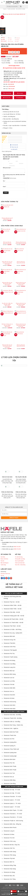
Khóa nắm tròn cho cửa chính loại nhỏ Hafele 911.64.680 (7, 263)
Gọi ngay (14, 891)
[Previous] (3, 24)
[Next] (24, 24)
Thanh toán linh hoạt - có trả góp (11, 74)
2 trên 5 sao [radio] (13, 161)
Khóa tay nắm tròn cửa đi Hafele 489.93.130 (7, 219)
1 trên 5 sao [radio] (5, 161)
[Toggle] (2, 596)
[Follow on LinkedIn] (9, 578)
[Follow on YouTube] (11, 578)
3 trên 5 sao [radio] (6, 163)
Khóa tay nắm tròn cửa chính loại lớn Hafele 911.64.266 (7, 346)
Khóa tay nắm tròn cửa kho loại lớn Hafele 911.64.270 (21, 283)
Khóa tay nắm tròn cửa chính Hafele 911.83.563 (21, 243)
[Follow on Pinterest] (6, 578)
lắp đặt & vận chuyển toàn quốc (13, 71)
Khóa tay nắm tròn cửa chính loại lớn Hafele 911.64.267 (21, 325)
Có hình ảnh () (14, 144)
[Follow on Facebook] (2, 578)
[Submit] (21, 6)
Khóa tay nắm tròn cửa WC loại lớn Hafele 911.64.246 (21, 304)
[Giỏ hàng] (23, 2)
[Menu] (2, 2)
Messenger (22, 891)
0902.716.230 (17, 546)
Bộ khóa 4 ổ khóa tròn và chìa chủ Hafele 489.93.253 (7, 325)
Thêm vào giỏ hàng (7, 93)
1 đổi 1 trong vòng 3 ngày (12, 76)
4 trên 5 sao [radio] (16, 163)
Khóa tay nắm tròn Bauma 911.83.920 (21, 262)
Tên (4, 181)
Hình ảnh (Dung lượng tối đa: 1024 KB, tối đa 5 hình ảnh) (14, 175)
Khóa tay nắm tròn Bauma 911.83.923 (7, 243)
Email (4, 186)
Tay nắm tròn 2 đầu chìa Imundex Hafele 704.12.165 (7, 304)
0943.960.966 (12, 86)
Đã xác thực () (14, 147)
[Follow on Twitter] (4, 578)
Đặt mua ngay (20, 93)
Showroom (15, 893)
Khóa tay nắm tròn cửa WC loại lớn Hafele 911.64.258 (7, 283)
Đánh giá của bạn (7, 167)
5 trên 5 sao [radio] (6, 165)
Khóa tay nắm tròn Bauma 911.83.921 (21, 345)
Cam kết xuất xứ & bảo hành (13, 73)
